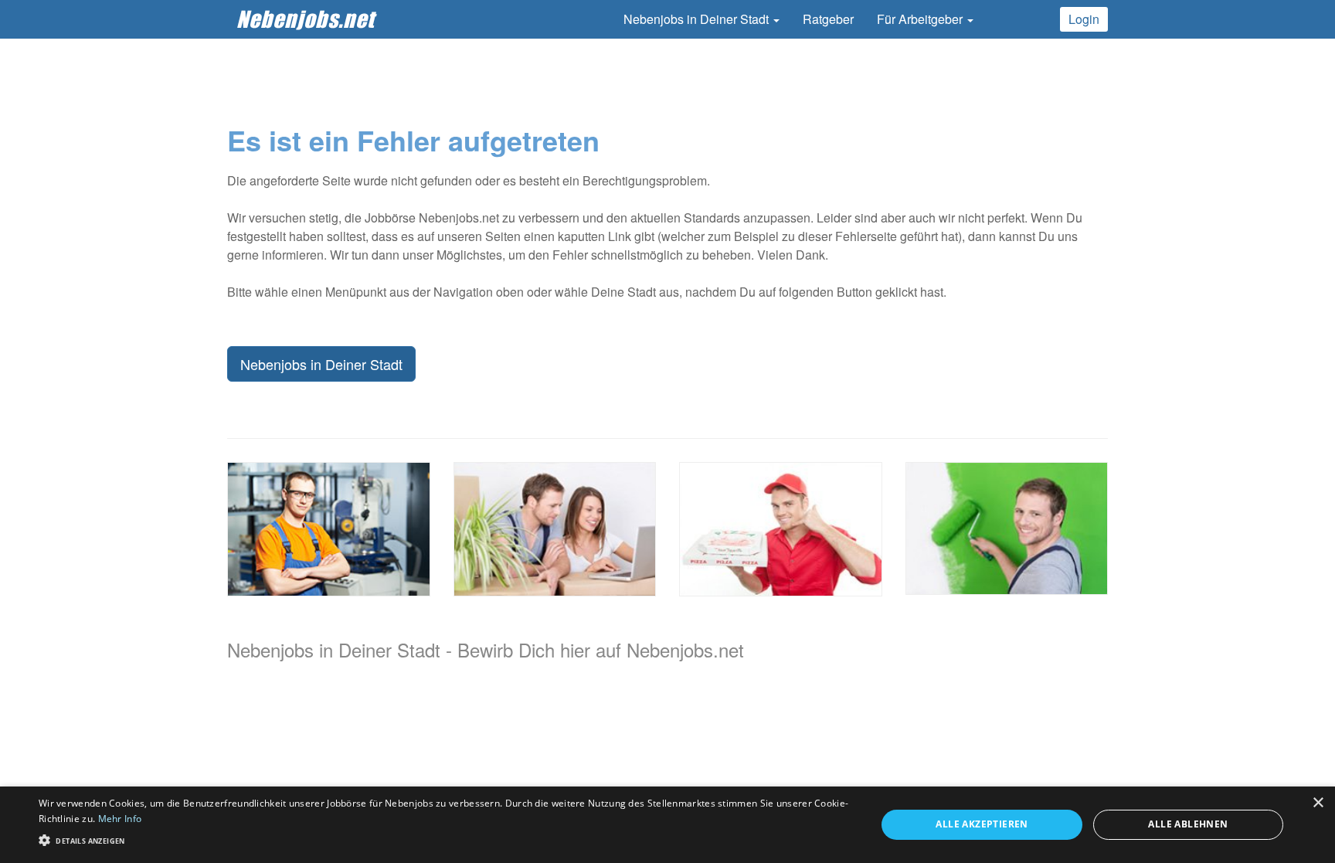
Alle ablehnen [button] (1188, 824)
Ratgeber (828, 19)
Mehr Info (120, 818)
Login (1083, 19)
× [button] (1317, 803)
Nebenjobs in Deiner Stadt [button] (697, 19)
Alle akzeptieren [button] (982, 824)
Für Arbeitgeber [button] (921, 19)
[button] (445, 839)
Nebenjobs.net (305, 19)
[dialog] (667, 825)
